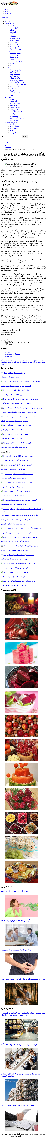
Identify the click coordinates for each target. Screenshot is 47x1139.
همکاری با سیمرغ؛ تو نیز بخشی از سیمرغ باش (17, 1105)
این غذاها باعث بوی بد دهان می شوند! (14, 891)
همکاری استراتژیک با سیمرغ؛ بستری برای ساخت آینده (20, 1044)
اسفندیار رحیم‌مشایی (12, 354)
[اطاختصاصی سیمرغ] (23, 604)
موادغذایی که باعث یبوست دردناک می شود (16, 950)
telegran (8, 14)
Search (24, 136)
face (6, 10)
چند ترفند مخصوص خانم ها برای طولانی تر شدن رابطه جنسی (23, 979)
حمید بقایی (9, 356)
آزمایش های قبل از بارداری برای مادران (15, 920)
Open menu (5, 17)
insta (6, 12)
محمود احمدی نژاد (11, 352)
